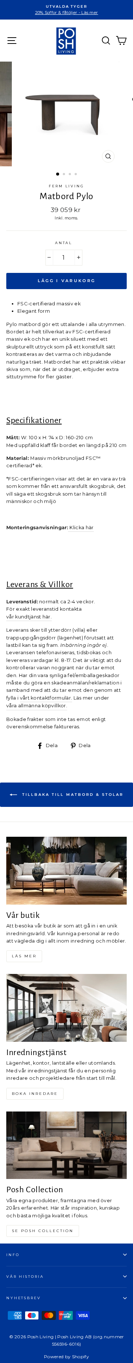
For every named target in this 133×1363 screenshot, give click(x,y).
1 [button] (58, 174)
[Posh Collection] (66, 1145)
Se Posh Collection (43, 1230)
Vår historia (25, 1276)
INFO (12, 1255)
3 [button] (70, 175)
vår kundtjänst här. (29, 617)
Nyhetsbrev (23, 1298)
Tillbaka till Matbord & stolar (71, 794)
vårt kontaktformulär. (46, 698)
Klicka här (81, 527)
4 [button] (76, 175)
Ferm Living (66, 186)
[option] (66, 10)
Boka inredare (35, 1093)
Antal (63, 243)
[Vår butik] (66, 870)
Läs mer (24, 956)
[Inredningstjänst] (66, 1007)
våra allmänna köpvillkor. (36, 705)
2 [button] (64, 175)
